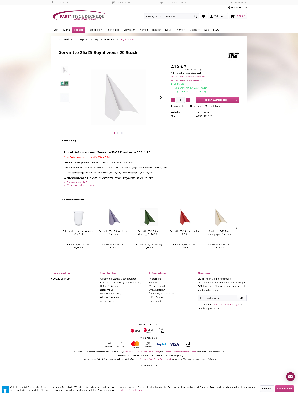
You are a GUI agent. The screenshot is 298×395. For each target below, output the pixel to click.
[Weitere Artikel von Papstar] (233, 55)
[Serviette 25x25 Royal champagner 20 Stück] (219, 217)
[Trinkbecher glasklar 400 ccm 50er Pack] (78, 217)
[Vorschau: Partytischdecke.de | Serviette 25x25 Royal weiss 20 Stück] (64, 69)
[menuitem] (236, 7)
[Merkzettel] (203, 16)
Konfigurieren (284, 388)
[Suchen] (195, 16)
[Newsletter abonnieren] (242, 298)
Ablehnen (267, 388)
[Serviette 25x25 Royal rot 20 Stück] (184, 217)
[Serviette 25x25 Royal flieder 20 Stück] (114, 217)
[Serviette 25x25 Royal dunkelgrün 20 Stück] (149, 217)
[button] (5, 389)
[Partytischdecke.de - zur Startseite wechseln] (80, 17)
